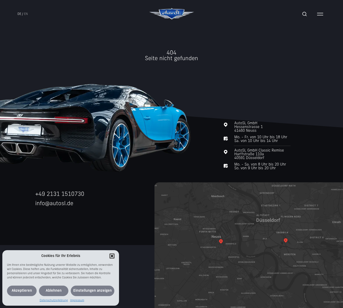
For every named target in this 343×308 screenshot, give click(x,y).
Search (304, 14)
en (26, 14)
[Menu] (320, 14)
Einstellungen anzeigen (92, 291)
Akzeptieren (22, 291)
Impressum (77, 300)
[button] (112, 256)
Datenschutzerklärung (54, 300)
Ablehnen (54, 291)
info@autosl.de (54, 204)
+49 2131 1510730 (59, 194)
